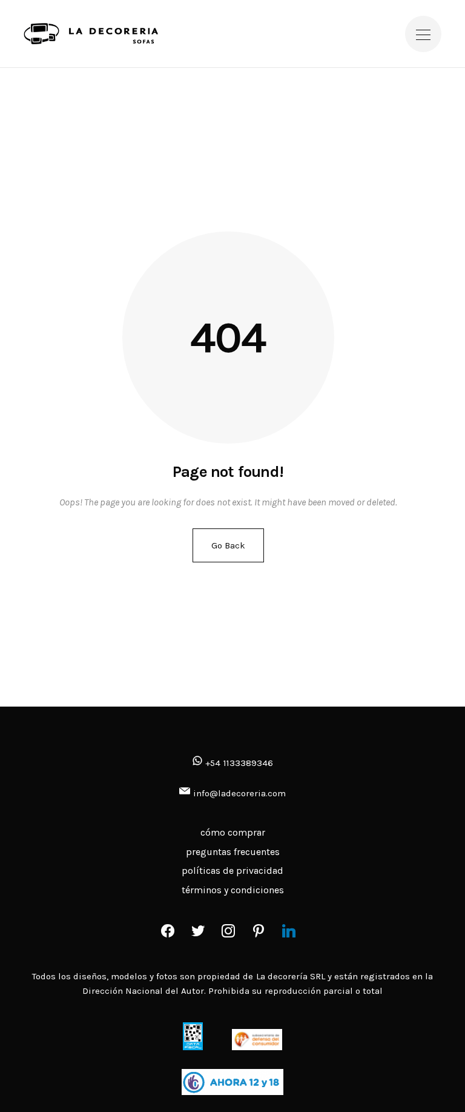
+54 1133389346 (237, 762)
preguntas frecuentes (233, 851)
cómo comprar (232, 832)
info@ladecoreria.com (239, 793)
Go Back (228, 545)
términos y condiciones (233, 890)
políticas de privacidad (232, 870)
